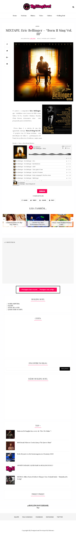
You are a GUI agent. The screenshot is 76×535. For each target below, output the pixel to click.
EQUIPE (10, 306)
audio (37, 26)
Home (15, 16)
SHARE (25, 200)
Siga (38, 508)
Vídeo (41, 16)
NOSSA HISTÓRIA (14, 304)
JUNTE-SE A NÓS (13, 307)
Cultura (49, 16)
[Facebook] (9, 6)
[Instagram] (3, 6)
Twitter (60, 517)
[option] (14, 221)
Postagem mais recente (29, 289)
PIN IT (52, 200)
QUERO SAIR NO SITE (15, 309)
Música (32, 16)
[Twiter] (6, 6)
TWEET (34, 200)
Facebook (39, 517)
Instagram (50, 517)
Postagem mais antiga (47, 289)
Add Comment (51, 38)
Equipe (16, 517)
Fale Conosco (27, 517)
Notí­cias (23, 16)
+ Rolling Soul (60, 16)
